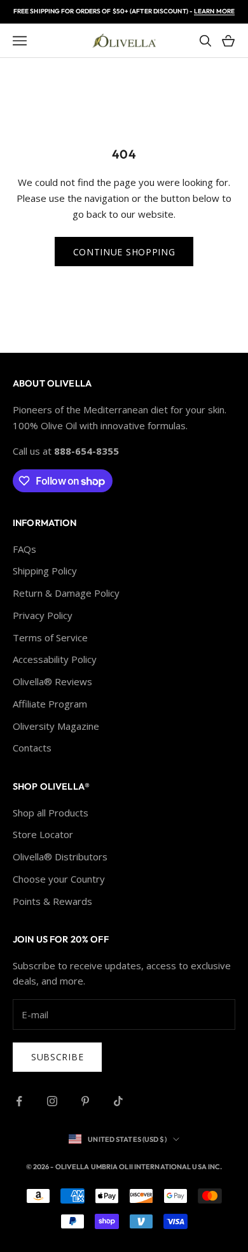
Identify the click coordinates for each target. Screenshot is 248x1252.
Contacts (32, 747)
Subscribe (57, 1057)
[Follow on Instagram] (52, 1101)
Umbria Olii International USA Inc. (157, 1166)
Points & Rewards (52, 901)
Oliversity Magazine (56, 726)
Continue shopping (124, 252)
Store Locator (43, 834)
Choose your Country (59, 878)
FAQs (24, 549)
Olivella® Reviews (52, 681)
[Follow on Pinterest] (85, 1101)
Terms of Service (50, 637)
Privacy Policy (42, 615)
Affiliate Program (50, 703)
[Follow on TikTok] (118, 1101)
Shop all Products (50, 812)
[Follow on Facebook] (19, 1101)
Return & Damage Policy (66, 593)
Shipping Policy (45, 570)
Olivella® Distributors (60, 856)
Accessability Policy (55, 659)
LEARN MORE (214, 11)
